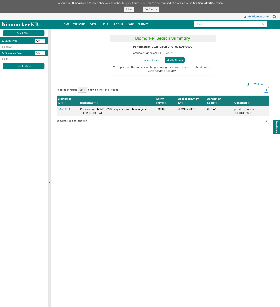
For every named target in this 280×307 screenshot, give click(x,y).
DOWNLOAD (257, 84)
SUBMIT (143, 24)
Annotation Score (214, 100)
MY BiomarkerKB (258, 16)
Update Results (151, 60)
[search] (263, 24)
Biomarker (86, 102)
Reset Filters (23, 33)
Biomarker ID (64, 100)
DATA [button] (93, 24)
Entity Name (160, 100)
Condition (240, 102)
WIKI (131, 24)
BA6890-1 (64, 109)
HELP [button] (105, 24)
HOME (66, 24)
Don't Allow (151, 9)
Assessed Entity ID (188, 100)
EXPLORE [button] (79, 24)
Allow (129, 9)
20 (81, 89)
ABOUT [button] (118, 24)
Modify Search (175, 60)
